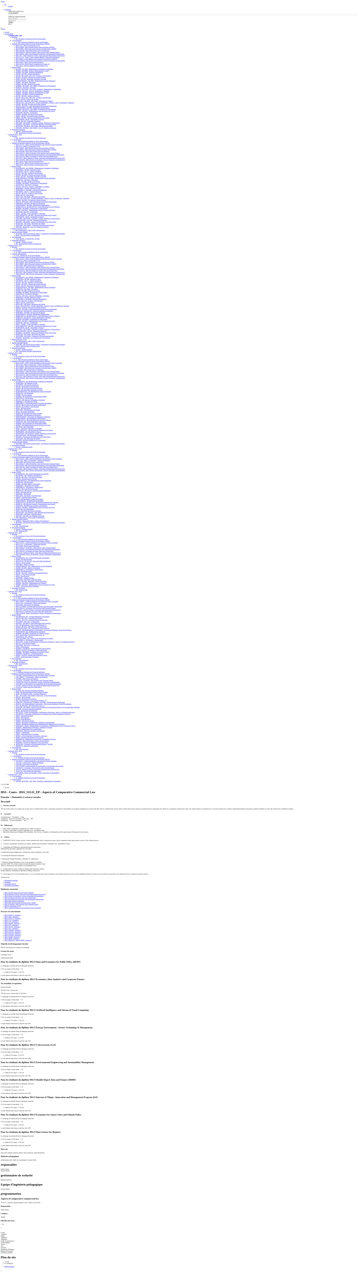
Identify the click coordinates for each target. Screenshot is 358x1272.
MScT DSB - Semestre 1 (11, 917)
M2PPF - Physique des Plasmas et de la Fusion (29, 737)
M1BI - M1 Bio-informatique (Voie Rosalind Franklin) (32, 692)
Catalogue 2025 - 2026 (15, 134)
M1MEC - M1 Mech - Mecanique (26, 82)
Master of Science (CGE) (19, 228)
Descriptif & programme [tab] (11, 885)
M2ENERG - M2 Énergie (23, 494)
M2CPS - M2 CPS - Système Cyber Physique (29, 193)
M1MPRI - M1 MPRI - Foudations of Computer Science (32, 633)
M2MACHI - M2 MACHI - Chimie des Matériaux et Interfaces (34, 311)
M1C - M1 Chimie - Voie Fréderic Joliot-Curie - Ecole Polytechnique (36, 695)
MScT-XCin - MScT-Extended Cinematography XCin (32, 66)
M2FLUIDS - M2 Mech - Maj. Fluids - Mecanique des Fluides (34, 101)
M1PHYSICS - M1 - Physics (24, 637)
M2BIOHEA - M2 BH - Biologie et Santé (28, 188)
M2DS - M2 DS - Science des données (27, 99)
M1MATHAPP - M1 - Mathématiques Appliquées (30, 632)
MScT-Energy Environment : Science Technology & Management (23, 896)
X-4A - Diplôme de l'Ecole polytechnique (28, 255)
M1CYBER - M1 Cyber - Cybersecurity (28, 621)
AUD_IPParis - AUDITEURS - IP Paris (28, 239)
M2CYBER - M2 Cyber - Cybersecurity (28, 645)
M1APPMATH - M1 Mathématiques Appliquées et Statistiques (34, 381)
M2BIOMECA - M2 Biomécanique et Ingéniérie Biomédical (34, 403)
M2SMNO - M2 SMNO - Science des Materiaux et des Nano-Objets (36, 124)
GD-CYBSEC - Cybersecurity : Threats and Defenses (32, 677)
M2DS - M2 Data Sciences (24, 492)
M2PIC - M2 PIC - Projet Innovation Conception (30, 116)
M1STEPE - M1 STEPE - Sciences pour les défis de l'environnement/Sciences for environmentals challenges (48, 707)
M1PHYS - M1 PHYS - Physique (26, 87)
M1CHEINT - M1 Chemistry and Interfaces (29, 475)
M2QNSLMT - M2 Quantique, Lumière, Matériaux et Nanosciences (36, 433)
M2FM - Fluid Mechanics (23, 719)
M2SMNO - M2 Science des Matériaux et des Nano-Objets (33, 437)
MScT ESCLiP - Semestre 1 (12, 933)
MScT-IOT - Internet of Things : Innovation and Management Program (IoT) (38, 553)
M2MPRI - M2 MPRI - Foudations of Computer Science (32, 652)
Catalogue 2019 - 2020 (15, 665)
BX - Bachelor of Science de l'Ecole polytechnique (31, 39)
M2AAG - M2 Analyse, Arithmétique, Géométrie (30, 400)
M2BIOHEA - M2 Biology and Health (27, 485)
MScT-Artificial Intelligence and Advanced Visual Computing (22, 908)
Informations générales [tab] (11, 880)
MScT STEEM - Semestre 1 (12, 930)
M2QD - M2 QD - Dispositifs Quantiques (28, 121)
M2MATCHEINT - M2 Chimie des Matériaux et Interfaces (33, 417)
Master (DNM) (16, 67)
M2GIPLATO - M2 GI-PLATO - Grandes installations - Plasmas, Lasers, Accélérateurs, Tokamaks (45, 102)
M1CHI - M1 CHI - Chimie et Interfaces (28, 74)
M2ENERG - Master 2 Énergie (25, 578)
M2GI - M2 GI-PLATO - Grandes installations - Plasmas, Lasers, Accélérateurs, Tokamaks (42, 198)
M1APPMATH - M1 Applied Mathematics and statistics (32, 474)
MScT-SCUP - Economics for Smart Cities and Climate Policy (34, 611)
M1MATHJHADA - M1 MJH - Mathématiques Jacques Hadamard (35, 178)
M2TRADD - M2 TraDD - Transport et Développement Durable (35, 225)
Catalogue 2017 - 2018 (15, 774)
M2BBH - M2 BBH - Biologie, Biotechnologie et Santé (32, 92)
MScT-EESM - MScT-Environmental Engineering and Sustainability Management (40, 54)
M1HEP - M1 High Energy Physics (26, 479)
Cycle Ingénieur (16, 40)
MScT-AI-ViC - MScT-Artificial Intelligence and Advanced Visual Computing (39, 144)
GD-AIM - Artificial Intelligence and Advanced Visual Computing (35, 675)
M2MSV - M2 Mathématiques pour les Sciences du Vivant (33, 425)
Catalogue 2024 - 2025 (15, 245)
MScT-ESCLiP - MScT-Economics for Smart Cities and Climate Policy (37, 156)
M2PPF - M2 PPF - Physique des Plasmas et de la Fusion (32, 118)
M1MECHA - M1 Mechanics (24, 482)
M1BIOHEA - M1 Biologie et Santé (26, 383)
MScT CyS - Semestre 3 (11, 922)
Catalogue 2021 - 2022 (15, 532)
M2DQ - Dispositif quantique (24, 716)
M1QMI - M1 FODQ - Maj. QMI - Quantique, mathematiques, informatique (38, 781)
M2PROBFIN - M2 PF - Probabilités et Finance (30, 119)
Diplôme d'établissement (19, 254)
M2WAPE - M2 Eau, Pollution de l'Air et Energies (30, 440)
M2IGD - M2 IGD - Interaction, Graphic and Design (31, 581)
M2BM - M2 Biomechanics (24, 571)
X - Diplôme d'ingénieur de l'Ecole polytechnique (30, 672)
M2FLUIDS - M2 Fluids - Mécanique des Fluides (30, 197)
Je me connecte (13, 13)
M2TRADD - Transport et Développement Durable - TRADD (34, 744)
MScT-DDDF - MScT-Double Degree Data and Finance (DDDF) (35, 47)
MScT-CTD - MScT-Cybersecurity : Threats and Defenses (33, 364)
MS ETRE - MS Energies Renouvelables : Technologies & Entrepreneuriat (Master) (40, 522)
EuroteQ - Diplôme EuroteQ (24, 131)
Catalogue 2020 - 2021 (15, 591)
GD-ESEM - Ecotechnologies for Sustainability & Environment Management (38, 684)
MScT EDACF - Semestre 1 (12, 918)
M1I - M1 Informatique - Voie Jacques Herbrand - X (31, 625)
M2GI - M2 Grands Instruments (25, 412)
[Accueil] (3, 1)
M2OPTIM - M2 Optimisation (25, 427)
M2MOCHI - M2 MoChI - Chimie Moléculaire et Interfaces (33, 317)
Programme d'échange (18, 129)
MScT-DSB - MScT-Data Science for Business (29, 265)
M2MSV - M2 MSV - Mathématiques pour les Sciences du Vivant (35, 111)
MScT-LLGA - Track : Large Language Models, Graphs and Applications (37, 57)
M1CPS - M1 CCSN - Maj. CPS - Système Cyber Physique (33, 76)
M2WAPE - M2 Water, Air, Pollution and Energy (30, 516)
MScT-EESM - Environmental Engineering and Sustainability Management (38, 549)
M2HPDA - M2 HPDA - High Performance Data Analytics (33, 648)
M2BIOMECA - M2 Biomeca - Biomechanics (29, 487)
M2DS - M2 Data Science (23, 408)
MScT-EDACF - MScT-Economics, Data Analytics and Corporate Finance (38, 52)
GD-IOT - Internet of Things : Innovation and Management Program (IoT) (37, 685)
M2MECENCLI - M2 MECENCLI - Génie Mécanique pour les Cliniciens (38, 207)
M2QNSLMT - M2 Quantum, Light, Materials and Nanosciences (35, 512)
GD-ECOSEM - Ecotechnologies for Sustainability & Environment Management (39, 766)
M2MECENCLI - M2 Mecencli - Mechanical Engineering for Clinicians (37, 502)
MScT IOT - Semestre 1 (11, 928)
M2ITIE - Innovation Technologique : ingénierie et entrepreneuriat (35, 722)
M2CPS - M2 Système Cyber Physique (27, 406)
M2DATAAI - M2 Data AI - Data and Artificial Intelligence (33, 490)
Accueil (6, 32)
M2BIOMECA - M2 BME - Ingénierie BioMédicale (31, 190)
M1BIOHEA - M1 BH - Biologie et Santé (28, 170)
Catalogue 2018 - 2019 (15, 751)
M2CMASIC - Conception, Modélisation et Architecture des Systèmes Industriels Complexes (43, 714)
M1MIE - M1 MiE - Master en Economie (28, 84)
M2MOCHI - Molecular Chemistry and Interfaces (30, 731)
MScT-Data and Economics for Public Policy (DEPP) (20, 903)
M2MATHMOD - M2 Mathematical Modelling (30, 501)
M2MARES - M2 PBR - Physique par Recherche (30, 203)
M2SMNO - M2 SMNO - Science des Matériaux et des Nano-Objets (36, 222)
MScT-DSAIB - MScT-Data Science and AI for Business (32, 50)
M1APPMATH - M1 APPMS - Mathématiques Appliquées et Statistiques (37, 168)
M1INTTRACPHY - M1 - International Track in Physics (32, 628)
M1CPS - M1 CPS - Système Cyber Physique (29, 173)
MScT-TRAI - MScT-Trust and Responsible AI (30, 62)
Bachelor (14, 37)
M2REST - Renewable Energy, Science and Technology (32, 521)
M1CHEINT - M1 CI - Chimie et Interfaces (28, 171)
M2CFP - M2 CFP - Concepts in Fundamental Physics (32, 573)
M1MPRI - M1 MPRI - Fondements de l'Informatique (31, 183)
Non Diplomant (16, 237)
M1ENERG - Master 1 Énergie (25, 564)
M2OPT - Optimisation (22, 732)
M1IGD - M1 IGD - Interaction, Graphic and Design (31, 627)
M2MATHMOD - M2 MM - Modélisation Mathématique (32, 108)
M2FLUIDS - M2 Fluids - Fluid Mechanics (28, 496)
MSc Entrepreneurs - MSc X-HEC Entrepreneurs (30, 230)
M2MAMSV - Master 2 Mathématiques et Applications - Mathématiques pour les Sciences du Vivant (45, 726)
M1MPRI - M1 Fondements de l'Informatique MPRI (31, 396)
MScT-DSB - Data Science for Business (27, 546)
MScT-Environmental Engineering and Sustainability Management (24, 899)
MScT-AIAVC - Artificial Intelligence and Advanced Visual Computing (37, 601)
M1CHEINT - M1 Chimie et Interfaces (27, 385)
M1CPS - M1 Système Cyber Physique (27, 386)
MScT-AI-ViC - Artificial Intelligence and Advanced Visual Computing (37, 543)
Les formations (8, 34)
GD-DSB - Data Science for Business (27, 679)
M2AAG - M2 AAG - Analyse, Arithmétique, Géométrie (32, 91)
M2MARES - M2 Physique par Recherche (28, 415)
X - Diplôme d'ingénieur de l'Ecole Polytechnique (30, 778)
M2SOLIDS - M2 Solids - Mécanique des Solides (30, 223)
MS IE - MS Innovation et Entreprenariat (28, 235)
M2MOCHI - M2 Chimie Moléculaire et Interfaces (30, 422)
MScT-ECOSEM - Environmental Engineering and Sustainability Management (39, 606)
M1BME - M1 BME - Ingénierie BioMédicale (29, 72)
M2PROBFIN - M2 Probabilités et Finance (28, 432)
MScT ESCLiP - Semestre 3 (12, 932)
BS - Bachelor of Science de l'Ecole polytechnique (30, 356)
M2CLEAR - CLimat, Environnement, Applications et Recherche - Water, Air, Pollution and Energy (45, 642)
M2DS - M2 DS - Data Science (25, 195)
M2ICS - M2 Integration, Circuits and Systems (29, 499)
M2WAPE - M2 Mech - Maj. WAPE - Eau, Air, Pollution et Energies (36, 128)
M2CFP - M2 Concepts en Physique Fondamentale (31, 405)
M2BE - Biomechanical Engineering (26, 710)
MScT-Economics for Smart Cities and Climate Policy (20, 898)
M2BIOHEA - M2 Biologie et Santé (26, 401)
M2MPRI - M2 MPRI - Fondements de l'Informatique (31, 208)
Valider (11, 22)
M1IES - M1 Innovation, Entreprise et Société (29, 390)
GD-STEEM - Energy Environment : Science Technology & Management (37, 773)
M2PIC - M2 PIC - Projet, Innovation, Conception (30, 213)
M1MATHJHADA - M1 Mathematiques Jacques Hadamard (33, 480)
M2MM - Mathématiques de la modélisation (28, 729)
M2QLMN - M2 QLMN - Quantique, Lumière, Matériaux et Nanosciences (38, 218)
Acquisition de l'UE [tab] (10, 884)
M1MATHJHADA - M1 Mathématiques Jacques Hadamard (33, 391)
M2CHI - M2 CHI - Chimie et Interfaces (28, 96)
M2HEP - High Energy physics (25, 721)
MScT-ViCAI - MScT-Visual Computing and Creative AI (33, 64)
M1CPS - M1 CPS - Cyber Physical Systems (29, 477)
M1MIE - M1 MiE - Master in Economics (28, 568)
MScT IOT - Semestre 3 (11, 925)
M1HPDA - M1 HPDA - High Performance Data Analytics (33, 623)
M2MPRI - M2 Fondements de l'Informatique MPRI (31, 423)
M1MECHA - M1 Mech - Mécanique (27, 180)
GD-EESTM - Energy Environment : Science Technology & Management (37, 682)
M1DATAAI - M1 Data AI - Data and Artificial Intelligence (33, 561)
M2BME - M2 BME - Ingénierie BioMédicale (29, 94)
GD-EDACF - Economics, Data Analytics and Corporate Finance (35, 768)
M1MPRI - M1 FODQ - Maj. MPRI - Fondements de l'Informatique (36, 86)
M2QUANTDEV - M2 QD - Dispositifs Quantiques (31, 220)
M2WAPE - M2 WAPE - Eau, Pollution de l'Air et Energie (33, 338)
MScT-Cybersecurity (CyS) (12, 906)
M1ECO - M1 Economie (23, 563)
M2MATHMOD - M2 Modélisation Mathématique (31, 418)
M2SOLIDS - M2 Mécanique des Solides (28, 438)
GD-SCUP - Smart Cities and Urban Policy (28, 687)
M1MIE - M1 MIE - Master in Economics (28, 484)
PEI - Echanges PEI (21, 531)
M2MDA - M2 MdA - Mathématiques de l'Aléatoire (31, 583)
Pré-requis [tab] (7, 882)
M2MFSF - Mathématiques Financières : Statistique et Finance (34, 727)
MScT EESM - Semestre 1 (12, 923)
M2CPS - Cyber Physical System (25, 574)
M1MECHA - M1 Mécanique (24, 393)
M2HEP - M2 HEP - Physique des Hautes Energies (31, 104)
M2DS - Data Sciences (22, 576)
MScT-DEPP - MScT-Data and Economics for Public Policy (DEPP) (36, 49)
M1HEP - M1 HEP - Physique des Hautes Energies (31, 77)
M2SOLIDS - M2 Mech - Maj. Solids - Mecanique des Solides (34, 126)
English (10, 6)
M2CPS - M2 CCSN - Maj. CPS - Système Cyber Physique (33, 97)
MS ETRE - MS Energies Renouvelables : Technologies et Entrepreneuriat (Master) (40, 233)
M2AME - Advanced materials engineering (28, 709)
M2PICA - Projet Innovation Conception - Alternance (31, 736)
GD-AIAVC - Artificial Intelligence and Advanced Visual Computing (36, 761)
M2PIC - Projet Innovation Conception (27, 586)
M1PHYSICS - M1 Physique (24, 398)
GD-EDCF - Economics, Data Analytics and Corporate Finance (34, 680)
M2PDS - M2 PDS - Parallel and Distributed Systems (31, 655)
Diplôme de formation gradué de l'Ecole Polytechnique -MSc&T (31, 44)
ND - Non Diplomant (22, 526)
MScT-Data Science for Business (14, 901)
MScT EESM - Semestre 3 (12, 937)
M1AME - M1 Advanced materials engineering (30, 690)
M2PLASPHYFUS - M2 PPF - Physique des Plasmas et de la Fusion (36, 215)
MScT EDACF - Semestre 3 (12, 915)
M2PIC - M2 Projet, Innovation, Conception (29, 428)
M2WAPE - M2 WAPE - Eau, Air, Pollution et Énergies (32, 227)
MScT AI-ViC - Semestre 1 (12, 927)
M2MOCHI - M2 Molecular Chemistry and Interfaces (31, 506)
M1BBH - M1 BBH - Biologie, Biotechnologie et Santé (32, 71)
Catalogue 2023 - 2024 (15, 353)
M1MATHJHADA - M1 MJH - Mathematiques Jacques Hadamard (35, 81)
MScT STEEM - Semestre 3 (12, 935)
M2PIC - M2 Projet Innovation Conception (28, 511)
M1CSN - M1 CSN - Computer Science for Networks (32, 620)
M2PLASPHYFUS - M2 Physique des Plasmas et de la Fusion (34, 430)
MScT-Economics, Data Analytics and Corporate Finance (21, 904)
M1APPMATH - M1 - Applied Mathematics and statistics (33, 558)
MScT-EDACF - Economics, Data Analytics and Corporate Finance (36, 548)
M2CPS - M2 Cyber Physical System (27, 489)
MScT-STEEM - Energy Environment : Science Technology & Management (38, 554)
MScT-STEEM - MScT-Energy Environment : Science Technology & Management (40, 60)
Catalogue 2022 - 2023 (15, 448)
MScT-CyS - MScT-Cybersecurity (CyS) (28, 45)
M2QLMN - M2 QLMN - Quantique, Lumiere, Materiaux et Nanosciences (38, 123)
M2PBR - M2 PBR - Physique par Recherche (29, 114)
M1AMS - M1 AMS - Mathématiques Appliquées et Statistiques (34, 69)
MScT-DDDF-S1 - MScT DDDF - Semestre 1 (18, 940)
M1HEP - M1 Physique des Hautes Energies (29, 388)
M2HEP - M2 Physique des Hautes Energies (29, 413)
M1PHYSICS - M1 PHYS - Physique (27, 185)
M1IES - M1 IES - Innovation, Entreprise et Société (31, 79)
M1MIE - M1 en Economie (24, 395)
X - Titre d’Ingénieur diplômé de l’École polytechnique (32, 42)
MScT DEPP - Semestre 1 (12, 938)
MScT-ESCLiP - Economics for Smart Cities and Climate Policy (35, 551)
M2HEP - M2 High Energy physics (26, 497)
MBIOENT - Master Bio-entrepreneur (27, 746)
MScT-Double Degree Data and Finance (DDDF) (19, 893)
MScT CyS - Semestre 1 (11, 920)
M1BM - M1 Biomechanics (24, 559)
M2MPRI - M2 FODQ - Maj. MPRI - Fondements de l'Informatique (36, 109)
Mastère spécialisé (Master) (20, 232)
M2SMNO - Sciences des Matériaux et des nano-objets (32, 742)
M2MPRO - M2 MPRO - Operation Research (29, 653)
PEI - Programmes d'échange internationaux (28, 133)
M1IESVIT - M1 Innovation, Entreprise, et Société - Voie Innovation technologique (40, 702)
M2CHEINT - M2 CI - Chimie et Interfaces (28, 191)
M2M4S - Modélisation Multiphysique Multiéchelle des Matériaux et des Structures (40, 724)
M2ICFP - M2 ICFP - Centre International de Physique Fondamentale (36, 106)
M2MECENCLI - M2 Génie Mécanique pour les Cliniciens (33, 420)
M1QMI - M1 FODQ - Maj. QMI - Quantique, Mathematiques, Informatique (38, 89)
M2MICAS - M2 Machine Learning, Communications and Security (35, 504)
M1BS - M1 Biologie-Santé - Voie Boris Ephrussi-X (31, 694)
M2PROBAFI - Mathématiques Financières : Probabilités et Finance (36, 739)
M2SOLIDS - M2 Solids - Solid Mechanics (28, 514)
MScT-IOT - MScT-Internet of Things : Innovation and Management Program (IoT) (40, 55)
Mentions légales (9, 1266)
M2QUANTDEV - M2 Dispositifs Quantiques (29, 435)
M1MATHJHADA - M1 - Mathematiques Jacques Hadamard (34, 566)
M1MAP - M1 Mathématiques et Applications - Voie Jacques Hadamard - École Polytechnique (43, 630)
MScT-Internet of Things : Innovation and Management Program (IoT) (25, 894)
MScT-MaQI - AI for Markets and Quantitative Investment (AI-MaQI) (36, 59)
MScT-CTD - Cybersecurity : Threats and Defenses (31, 544)
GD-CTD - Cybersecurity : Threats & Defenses (30, 763)
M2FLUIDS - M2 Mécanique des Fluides (28, 410)
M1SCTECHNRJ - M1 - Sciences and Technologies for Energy (34, 638)
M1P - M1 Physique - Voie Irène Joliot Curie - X (30, 635)
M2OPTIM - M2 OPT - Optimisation (27, 113)
